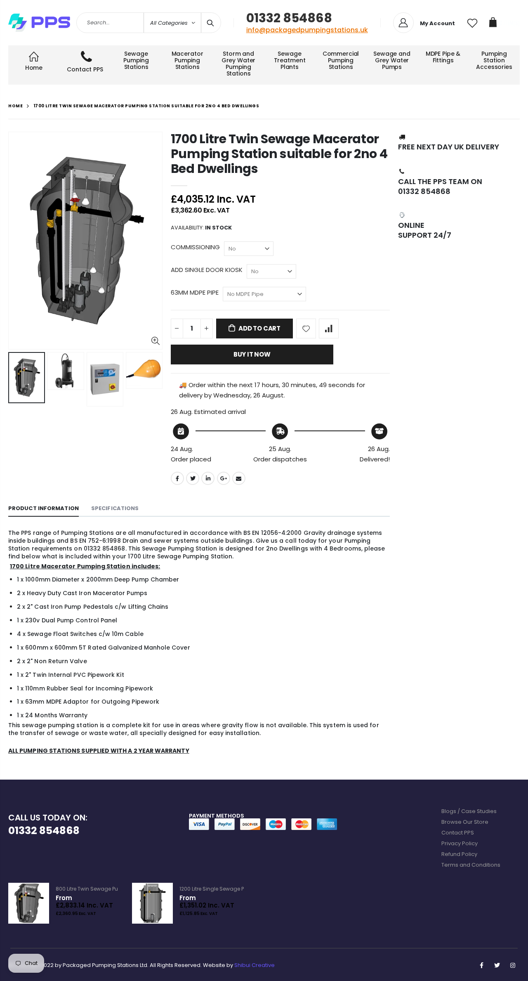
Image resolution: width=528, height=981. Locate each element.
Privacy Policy (459, 843)
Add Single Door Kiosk (207, 269)
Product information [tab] (43, 508)
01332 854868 (289, 18)
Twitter (192, 478)
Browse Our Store (464, 822)
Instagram (513, 965)
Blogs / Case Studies (469, 811)
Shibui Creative (254, 965)
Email (238, 478)
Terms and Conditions (470, 865)
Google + (223, 478)
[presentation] (17, 379)
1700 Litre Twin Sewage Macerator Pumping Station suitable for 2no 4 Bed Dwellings (279, 153)
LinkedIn (207, 478)
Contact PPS (457, 833)
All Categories (169, 23)
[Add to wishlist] (306, 328)
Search (210, 23)
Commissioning (195, 247)
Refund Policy (459, 854)
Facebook (177, 478)
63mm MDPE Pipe (195, 292)
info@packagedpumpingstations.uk (307, 30)
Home (15, 106)
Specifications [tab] (115, 508)
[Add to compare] (329, 328)
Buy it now (252, 354)
